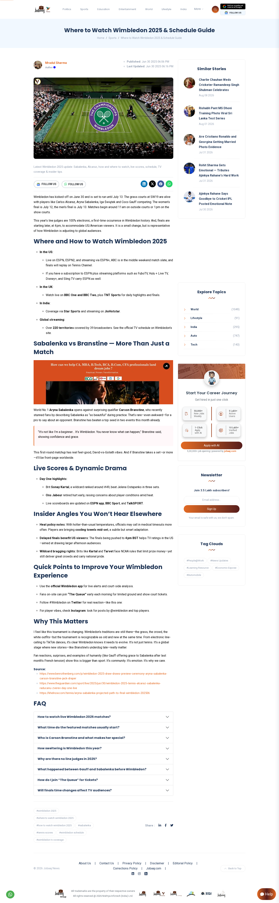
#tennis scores (44, 832)
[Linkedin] (144, 183)
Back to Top (234, 868)
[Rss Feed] (145, 874)
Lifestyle (166, 9)
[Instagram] (139, 874)
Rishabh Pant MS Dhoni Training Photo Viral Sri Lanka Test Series (215, 113)
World (149, 9)
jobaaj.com (230, 451)
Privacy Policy (131, 863)
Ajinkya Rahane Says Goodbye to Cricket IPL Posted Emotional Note (215, 199)
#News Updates (219, 560)
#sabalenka (84, 825)
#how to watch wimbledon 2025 (54, 825)
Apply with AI (211, 445)
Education (103, 9)
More (197, 9)
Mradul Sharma (56, 63)
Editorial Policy (183, 863)
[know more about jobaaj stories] (159, 893)
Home (100, 37)
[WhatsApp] (169, 183)
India (183, 9)
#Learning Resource (198, 567)
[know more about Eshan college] (206, 893)
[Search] (215, 9)
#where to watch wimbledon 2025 (54, 818)
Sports (84, 9)
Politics (67, 9)
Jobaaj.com (153, 868)
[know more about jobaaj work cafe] (221, 893)
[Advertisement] (211, 254)
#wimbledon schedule (71, 832)
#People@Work (195, 560)
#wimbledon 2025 (46, 810)
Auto (194, 335)
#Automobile (194, 575)
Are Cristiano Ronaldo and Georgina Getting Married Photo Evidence (217, 142)
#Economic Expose (225, 567)
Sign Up (211, 508)
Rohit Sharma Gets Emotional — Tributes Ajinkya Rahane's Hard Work (219, 170)
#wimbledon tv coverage (50, 839)
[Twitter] (171, 825)
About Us (85, 863)
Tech (194, 344)
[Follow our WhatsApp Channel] (10, 894)
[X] (152, 183)
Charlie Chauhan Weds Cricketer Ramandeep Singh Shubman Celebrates (219, 85)
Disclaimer (157, 863)
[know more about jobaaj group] (60, 893)
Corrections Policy (125, 868)
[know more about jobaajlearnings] (176, 893)
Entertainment (127, 9)
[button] (103, 717)
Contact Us (106, 863)
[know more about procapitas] (191, 893)
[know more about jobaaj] (142, 893)
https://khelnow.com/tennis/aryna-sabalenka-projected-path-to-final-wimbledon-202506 (95, 693)
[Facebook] (160, 183)
